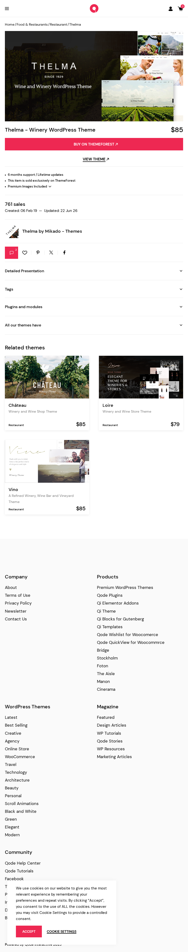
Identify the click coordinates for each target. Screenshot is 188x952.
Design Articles (111, 725)
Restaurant (58, 24)
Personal (13, 795)
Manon (103, 681)
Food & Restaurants (32, 24)
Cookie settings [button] (61, 931)
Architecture (17, 780)
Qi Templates (110, 626)
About (11, 587)
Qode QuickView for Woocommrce (130, 642)
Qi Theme (106, 611)
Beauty (11, 788)
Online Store (17, 749)
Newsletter (15, 611)
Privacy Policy (18, 603)
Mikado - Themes (63, 231)
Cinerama (106, 689)
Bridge (103, 650)
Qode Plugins (110, 595)
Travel (10, 764)
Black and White (20, 811)
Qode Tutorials (19, 871)
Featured (106, 717)
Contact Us (16, 619)
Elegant (12, 827)
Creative (13, 733)
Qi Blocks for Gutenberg (120, 619)
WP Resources (111, 749)
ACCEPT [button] (28, 931)
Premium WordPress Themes (125, 587)
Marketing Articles (114, 756)
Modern (12, 834)
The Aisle (106, 673)
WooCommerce (20, 756)
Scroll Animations (22, 803)
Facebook (14, 878)
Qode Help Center (23, 863)
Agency (12, 741)
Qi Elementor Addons (118, 603)
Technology (16, 772)
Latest (11, 717)
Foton (102, 666)
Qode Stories (110, 741)
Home (9, 24)
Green (11, 819)
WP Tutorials (109, 733)
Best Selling (16, 725)
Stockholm (107, 658)
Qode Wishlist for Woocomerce (127, 634)
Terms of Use (17, 595)
